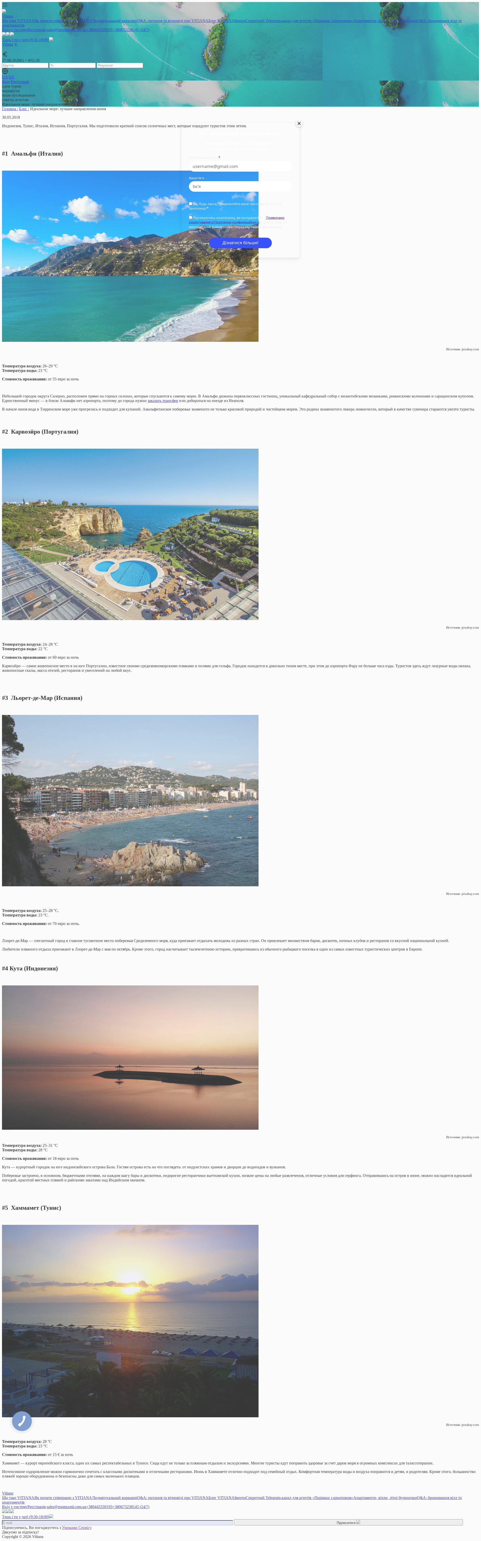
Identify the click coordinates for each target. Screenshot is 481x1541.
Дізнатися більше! (240, 242)
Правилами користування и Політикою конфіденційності (236, 219)
